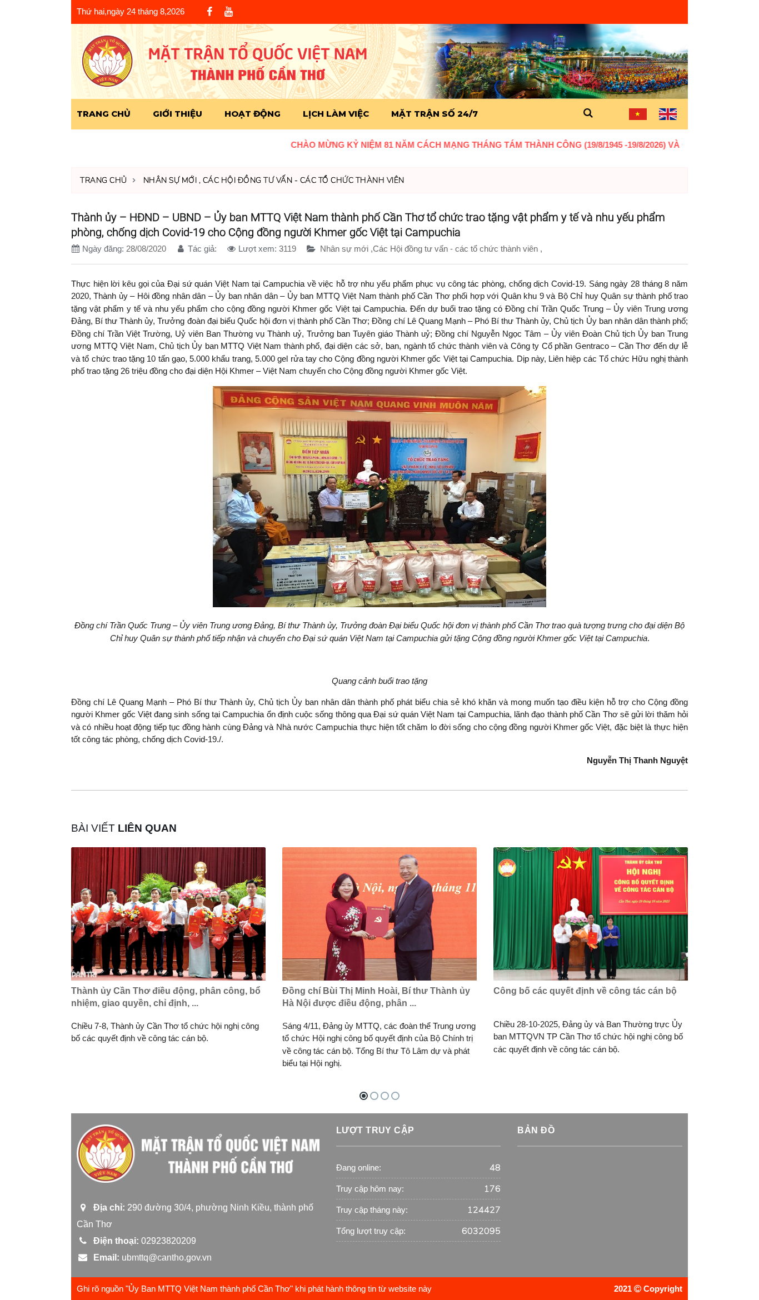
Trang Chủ (104, 113)
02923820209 (142, 1241)
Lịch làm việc (336, 113)
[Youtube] (228, 11)
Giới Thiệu (177, 113)
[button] (588, 113)
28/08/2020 (146, 248)
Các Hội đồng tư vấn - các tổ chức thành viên (304, 180)
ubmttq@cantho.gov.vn (150, 1257)
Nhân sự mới (170, 180)
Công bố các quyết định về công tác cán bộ (585, 991)
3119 (287, 248)
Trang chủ (103, 180)
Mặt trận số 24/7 (434, 113)
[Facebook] (209, 12)
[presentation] (656, 856)
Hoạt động (252, 113)
